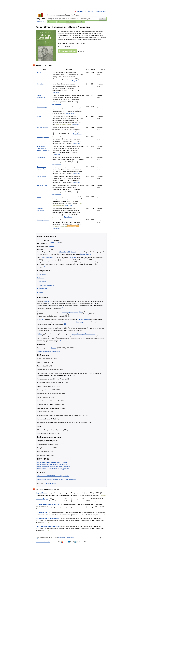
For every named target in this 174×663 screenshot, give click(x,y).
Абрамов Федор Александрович (47, 518)
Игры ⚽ (80, 22)
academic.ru (40, 21)
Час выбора (40, 84)
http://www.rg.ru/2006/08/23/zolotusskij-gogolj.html (53, 476)
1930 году (47, 301)
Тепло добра (41, 157)
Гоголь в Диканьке (43, 127)
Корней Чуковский (84, 319)
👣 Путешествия (41, 539)
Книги (70, 22)
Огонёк (53, 348)
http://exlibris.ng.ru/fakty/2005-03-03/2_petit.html (53, 469)
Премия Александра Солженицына (48, 351)
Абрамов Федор (41, 512)
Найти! (102, 19)
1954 (80, 312)
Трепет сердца (41, 176)
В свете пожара (42, 107)
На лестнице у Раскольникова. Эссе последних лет (43, 148)
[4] (60, 340)
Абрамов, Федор (42, 499)
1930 (57, 242)
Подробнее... (76, 81)
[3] (65, 324)
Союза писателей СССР (49, 257)
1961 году (41, 319)
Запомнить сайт (81, 11)
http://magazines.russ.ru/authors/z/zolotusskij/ (52, 462)
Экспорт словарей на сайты (43, 541)
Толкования (51, 22)
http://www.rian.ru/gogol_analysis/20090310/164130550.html (56, 479)
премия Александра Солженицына (83, 334)
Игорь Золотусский (50, 483)
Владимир (79, 322)
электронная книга (73, 226)
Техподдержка (61, 537)
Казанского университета (70, 312)
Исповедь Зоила (42, 185)
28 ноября (52, 242)
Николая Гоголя (85, 254)
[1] (44, 266)
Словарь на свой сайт (95, 11)
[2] (62, 307)
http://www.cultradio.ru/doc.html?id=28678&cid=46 (54, 466)
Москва (52, 246)
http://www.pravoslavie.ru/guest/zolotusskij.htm (53, 464)
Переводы (61, 22)
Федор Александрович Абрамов (47, 526)
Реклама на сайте (70, 537)
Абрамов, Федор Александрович (47, 504)
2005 (40, 334)
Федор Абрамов (41, 493)
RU (104, 11)
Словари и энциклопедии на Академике (63, 15)
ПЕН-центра (72, 257)
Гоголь (39, 72)
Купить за (67, 51)
